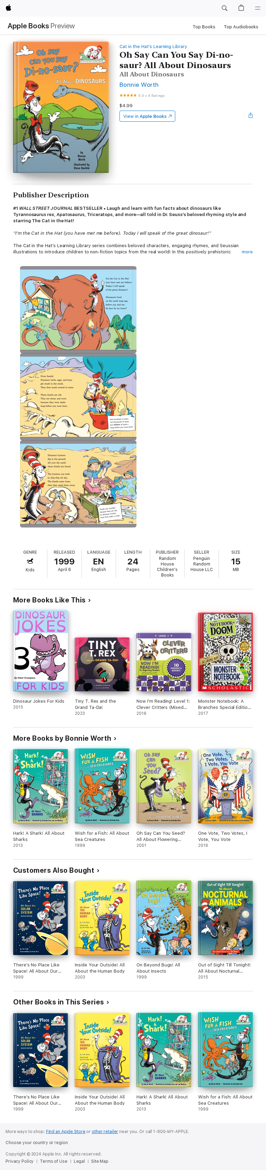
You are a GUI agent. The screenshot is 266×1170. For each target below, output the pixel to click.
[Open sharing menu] (250, 116)
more (247, 251)
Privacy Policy (20, 1161)
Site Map (99, 1161)
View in (145, 116)
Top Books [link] (204, 26)
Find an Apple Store (66, 1131)
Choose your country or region (37, 1142)
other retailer (105, 1131)
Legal (79, 1161)
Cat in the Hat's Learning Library (153, 46)
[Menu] (257, 8)
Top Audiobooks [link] (241, 26)
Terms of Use (54, 1161)
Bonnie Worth (139, 84)
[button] (224, 8)
